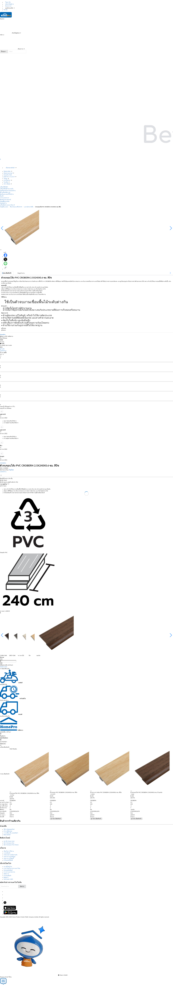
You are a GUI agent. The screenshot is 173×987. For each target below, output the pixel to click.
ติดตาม (22, 886)
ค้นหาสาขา (8, 6)
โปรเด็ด (6, 182)
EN (6, 10)
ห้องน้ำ (2, 196)
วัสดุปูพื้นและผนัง (4, 201)
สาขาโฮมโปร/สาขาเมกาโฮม (12, 868)
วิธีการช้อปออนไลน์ (9, 829)
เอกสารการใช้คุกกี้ (9, 858)
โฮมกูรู (5, 178)
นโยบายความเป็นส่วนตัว (10, 854)
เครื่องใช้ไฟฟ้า (4, 187)
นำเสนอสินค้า (7, 875)
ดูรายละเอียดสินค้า (56, 818)
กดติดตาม (10, 336)
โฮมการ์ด (8, 2)
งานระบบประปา (4, 197)
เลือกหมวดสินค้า (10, 167)
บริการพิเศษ (7, 184)
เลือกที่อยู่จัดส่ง (15, 33)
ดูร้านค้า (2, 349)
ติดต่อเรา (6, 877)
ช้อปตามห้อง (7, 171)
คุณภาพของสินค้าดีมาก (10, 421)
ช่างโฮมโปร (7, 180)
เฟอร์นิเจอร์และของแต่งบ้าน (8, 190)
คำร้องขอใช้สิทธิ (8, 860)
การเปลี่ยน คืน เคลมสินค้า (11, 833)
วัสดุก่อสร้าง (3, 203)
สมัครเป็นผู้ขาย (9, 4)
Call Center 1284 (8, 879)
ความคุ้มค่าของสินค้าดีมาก (11, 422)
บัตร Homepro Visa (9, 843)
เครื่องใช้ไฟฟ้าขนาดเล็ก (6, 188)
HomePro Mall (8, 175)
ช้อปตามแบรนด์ (8, 173)
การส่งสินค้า (7, 853)
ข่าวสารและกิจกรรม (9, 872)
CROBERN (3, 463)
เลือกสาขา (20, 49)
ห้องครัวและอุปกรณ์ (5, 199)
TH (4, 10)
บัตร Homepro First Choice (11, 844)
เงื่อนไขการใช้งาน (9, 851)
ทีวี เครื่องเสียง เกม (5, 192)
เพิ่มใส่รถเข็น (3, 667)
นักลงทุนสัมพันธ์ (8, 870)
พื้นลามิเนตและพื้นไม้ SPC (16, 206)
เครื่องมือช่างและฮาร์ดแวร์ (7, 205)
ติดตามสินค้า (7, 834)
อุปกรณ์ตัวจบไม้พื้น (28, 206)
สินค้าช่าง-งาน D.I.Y (9, 176)
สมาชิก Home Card (9, 841)
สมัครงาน (6, 873)
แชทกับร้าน (3, 350)
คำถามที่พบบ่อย (8, 831)
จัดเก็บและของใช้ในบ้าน (7, 194)
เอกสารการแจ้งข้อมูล (9, 856)
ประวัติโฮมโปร (8, 866)
